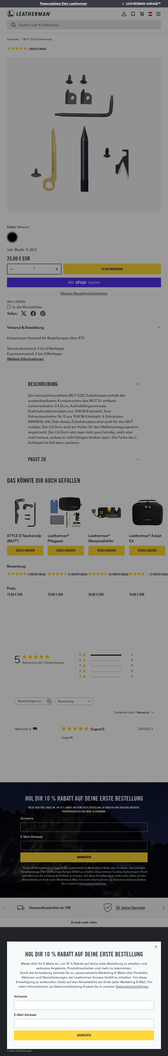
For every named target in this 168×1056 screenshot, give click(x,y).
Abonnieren (84, 1035)
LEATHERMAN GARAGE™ (143, 3)
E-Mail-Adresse (25, 1015)
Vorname (20, 996)
